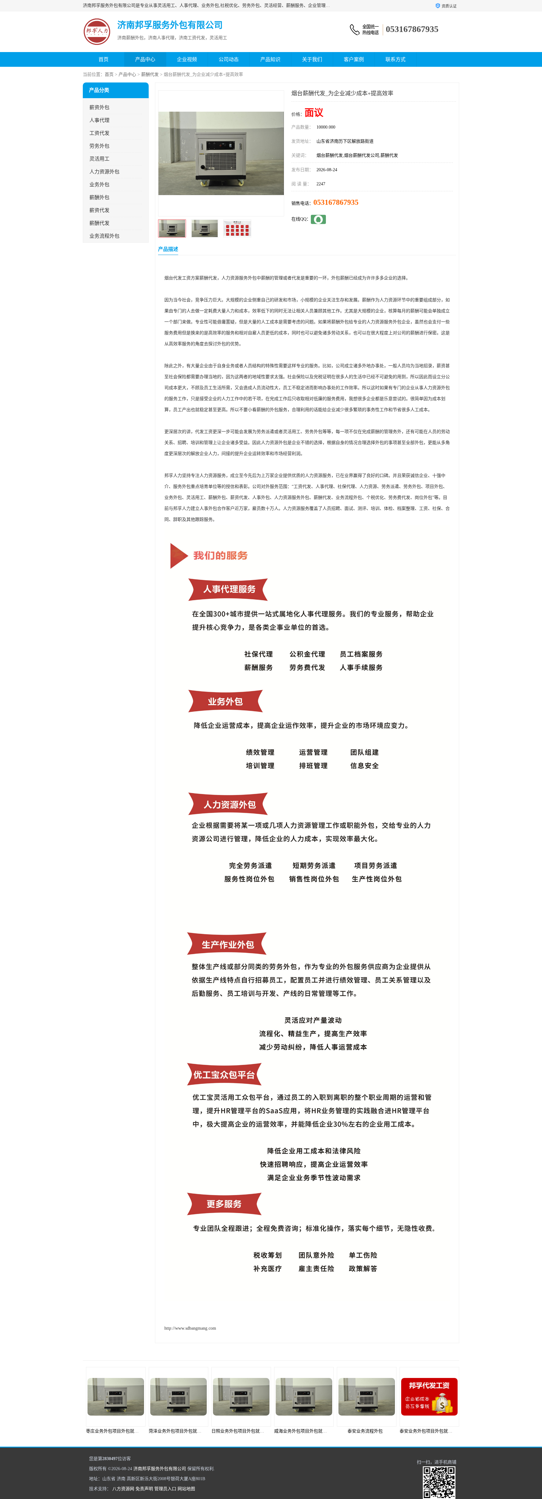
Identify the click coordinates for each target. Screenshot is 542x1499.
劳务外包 (99, 146)
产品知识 (270, 59)
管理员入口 (165, 1488)
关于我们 (312, 59)
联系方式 (395, 59)
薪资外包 (99, 107)
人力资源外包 (104, 171)
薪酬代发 (150, 74)
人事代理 (99, 120)
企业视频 (187, 59)
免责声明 (144, 1488)
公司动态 (229, 59)
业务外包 (99, 184)
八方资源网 (123, 1488)
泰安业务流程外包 (302, 1431)
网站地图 (186, 1488)
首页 (103, 59)
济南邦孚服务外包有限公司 (159, 1468)
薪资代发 (99, 210)
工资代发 (99, 133)
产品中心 (145, 59)
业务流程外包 (104, 236)
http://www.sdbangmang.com (190, 1328)
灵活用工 (99, 159)
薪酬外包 (99, 197)
